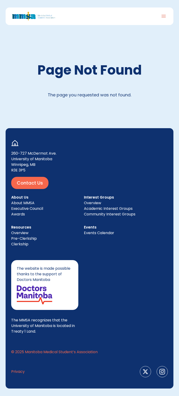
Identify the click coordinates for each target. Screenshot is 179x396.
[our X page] (145, 371)
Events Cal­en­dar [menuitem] (99, 233)
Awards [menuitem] (18, 214)
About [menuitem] (22, 203)
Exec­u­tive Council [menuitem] (27, 208)
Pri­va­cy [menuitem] (18, 371)
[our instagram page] (162, 371)
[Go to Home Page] (33, 16)
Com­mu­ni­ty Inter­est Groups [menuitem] (109, 214)
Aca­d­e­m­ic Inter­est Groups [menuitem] (108, 208)
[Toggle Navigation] (163, 16)
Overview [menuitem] (19, 233)
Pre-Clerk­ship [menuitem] (24, 238)
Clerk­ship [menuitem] (19, 244)
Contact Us (30, 183)
